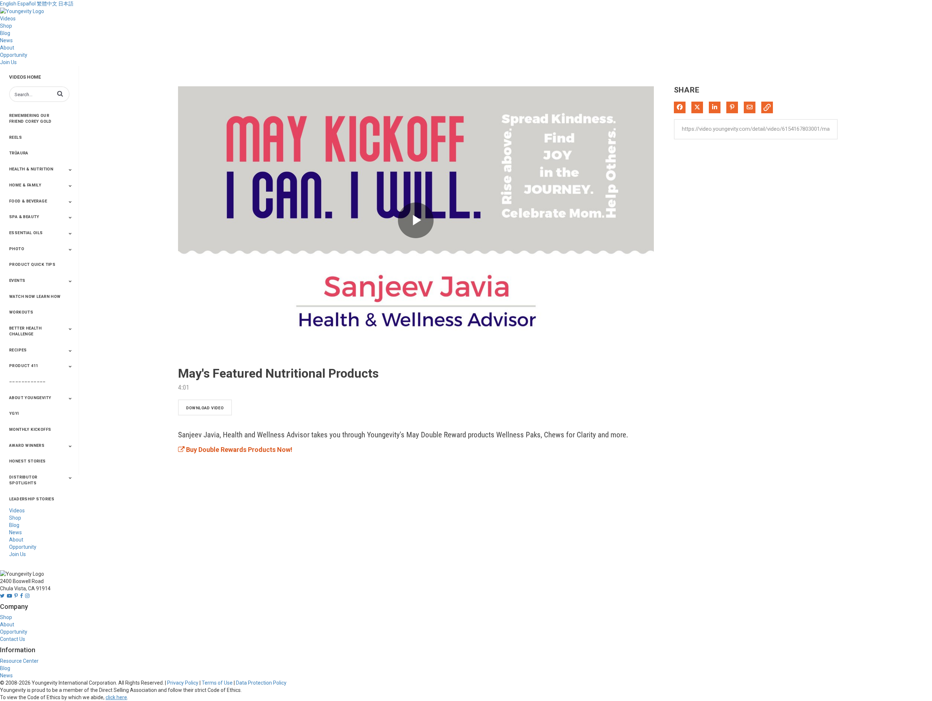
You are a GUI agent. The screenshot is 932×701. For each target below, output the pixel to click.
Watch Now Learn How (35, 296)
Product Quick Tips (32, 264)
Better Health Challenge (25, 331)
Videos (8, 18)
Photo (16, 249)
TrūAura (18, 153)
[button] (60, 93)
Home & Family (25, 185)
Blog (5, 33)
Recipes (18, 350)
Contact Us (12, 639)
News (6, 40)
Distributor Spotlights (23, 480)
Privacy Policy (182, 683)
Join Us (8, 62)
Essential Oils (26, 233)
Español (26, 4)
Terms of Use (217, 683)
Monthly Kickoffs (30, 429)
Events (17, 280)
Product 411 (23, 365)
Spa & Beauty (24, 216)
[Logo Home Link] (22, 11)
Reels (15, 137)
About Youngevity (30, 397)
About (7, 48)
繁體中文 (47, 4)
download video (205, 408)
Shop (6, 26)
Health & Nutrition (31, 169)
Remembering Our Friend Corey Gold (30, 118)
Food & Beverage (28, 201)
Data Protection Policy (261, 683)
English (8, 4)
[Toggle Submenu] (70, 169)
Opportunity (13, 55)
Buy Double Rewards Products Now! (238, 449)
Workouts (21, 312)
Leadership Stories (31, 499)
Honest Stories (27, 461)
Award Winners (26, 445)
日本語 (66, 4)
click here (116, 697)
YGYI (14, 413)
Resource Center (19, 661)
